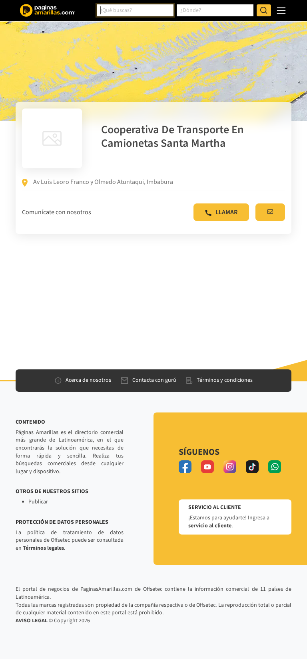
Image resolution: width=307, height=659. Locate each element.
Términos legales (43, 548)
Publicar (38, 502)
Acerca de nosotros (88, 380)
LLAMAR (226, 212)
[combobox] (135, 10)
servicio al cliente (209, 526)
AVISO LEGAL (32, 621)
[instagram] (229, 466)
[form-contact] (270, 212)
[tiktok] (252, 466)
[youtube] (207, 466)
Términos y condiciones (225, 380)
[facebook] (185, 466)
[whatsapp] (274, 466)
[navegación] (281, 11)
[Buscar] (264, 10)
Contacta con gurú (154, 380)
